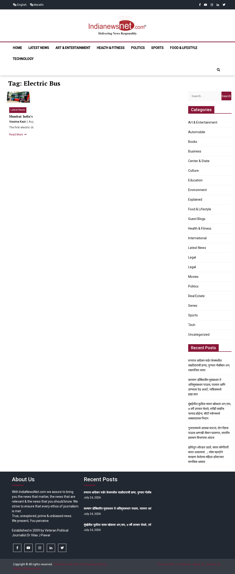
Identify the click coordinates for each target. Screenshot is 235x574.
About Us (198, 564)
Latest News (38, 48)
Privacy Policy (166, 564)
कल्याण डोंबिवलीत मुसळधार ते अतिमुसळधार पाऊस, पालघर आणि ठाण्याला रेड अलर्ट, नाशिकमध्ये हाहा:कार (140, 508)
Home (17, 48)
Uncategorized (199, 334)
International (197, 238)
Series (192, 305)
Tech (191, 325)
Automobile (196, 132)
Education (195, 180)
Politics (138, 48)
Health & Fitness (111, 48)
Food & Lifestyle (183, 48)
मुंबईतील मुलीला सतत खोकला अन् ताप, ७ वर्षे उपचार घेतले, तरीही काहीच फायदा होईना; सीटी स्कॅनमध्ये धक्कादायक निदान (149, 525)
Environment (197, 190)
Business (194, 151)
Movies (193, 277)
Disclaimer (184, 564)
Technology (23, 59)
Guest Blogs (196, 219)
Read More (16, 134)
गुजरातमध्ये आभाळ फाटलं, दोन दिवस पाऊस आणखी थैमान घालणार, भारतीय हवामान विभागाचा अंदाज (209, 432)
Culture (193, 170)
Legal (192, 257)
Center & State (199, 161)
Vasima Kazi (17, 121)
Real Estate (196, 296)
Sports (157, 48)
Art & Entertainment (73, 48)
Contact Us (213, 564)
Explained (195, 199)
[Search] (218, 69)
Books (192, 142)
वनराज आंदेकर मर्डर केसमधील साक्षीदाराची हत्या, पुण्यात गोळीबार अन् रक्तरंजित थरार (208, 365)
